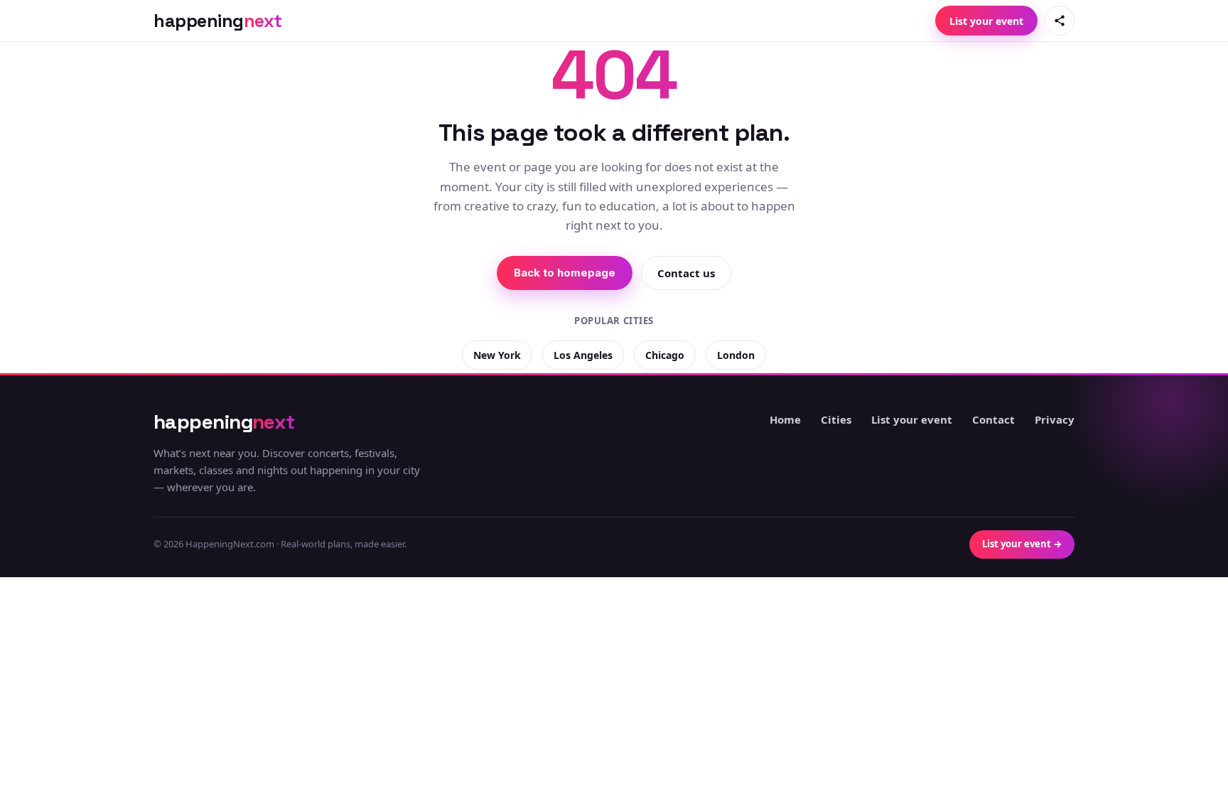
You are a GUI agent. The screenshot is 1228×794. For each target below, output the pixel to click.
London (736, 355)
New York (497, 355)
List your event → (1022, 543)
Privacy (1054, 419)
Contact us (686, 273)
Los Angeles (583, 355)
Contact (993, 419)
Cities (836, 419)
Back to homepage (564, 272)
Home (785, 419)
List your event (986, 21)
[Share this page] (1059, 21)
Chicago (664, 355)
